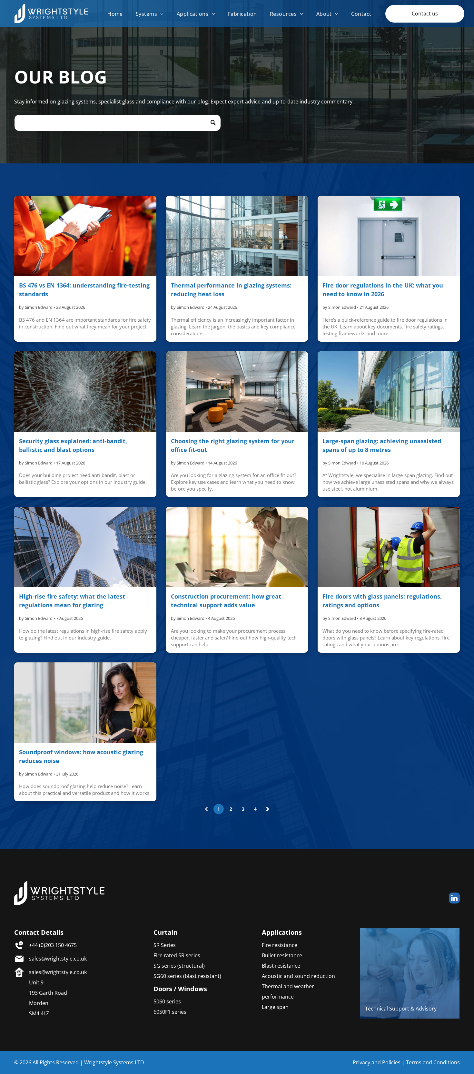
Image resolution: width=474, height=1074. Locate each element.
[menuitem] (115, 13)
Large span (275, 1007)
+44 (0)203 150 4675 (53, 945)
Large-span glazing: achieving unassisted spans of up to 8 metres (381, 445)
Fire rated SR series (176, 955)
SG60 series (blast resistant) (187, 976)
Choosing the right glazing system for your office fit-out (232, 445)
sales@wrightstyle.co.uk (58, 958)
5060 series (167, 1001)
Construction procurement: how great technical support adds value (226, 600)
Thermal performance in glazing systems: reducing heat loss (231, 289)
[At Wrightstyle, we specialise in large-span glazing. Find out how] (388, 391)
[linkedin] (454, 899)
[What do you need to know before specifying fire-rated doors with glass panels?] (388, 547)
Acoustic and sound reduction (298, 976)
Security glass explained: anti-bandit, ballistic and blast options (73, 445)
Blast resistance (281, 965)
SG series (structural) (179, 965)
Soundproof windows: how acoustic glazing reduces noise (81, 756)
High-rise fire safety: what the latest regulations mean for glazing (72, 600)
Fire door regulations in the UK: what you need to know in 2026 (382, 289)
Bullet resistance (282, 955)
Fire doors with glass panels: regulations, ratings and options (382, 600)
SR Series (164, 945)
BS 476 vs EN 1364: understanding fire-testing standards (84, 289)
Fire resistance (279, 945)
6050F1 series (169, 1011)
